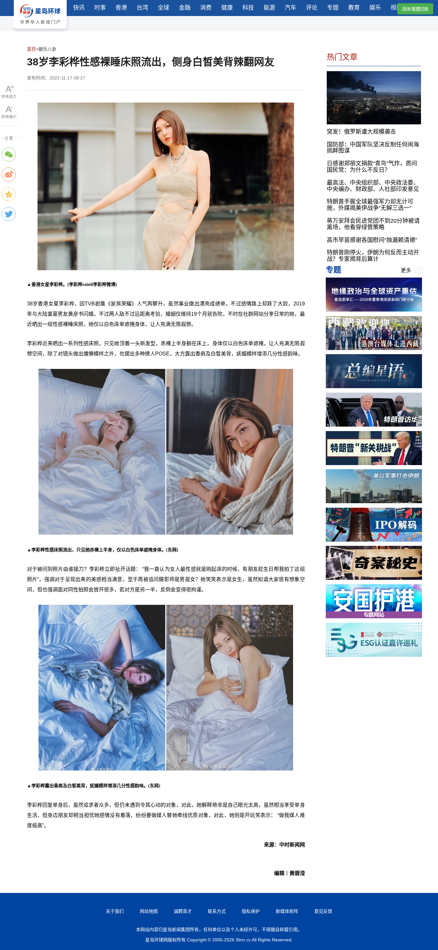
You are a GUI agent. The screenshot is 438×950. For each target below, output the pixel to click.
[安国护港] (374, 616)
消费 (206, 7)
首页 (31, 49)
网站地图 (149, 911)
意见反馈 (323, 911)
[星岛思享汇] (374, 309)
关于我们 (115, 911)
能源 (269, 7)
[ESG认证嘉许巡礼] (374, 655)
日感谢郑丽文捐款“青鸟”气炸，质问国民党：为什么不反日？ (372, 166)
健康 (227, 7)
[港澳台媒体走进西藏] (374, 348)
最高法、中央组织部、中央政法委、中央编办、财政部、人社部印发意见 (373, 185)
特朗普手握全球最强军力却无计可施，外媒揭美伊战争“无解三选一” (370, 204)
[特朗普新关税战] (374, 463)
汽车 (290, 7)
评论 (311, 7)
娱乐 (375, 7)
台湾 (142, 7)
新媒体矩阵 (287, 911)
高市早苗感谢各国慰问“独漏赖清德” (372, 240)
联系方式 (217, 911)
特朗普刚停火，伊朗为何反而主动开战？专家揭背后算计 (373, 255)
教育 (354, 7)
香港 (121, 7)
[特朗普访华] (374, 425)
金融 (184, 7)
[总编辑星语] (374, 386)
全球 (163, 7)
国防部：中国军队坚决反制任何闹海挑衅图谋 (373, 147)
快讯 (79, 7)
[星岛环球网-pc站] (40, 30)
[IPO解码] (374, 540)
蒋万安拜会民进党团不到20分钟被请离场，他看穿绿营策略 (373, 224)
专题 (333, 7)
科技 (248, 7)
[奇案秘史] (374, 578)
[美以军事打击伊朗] (374, 501)
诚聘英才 (183, 911)
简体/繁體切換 (415, 9)
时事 (100, 7)
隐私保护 (251, 911)
